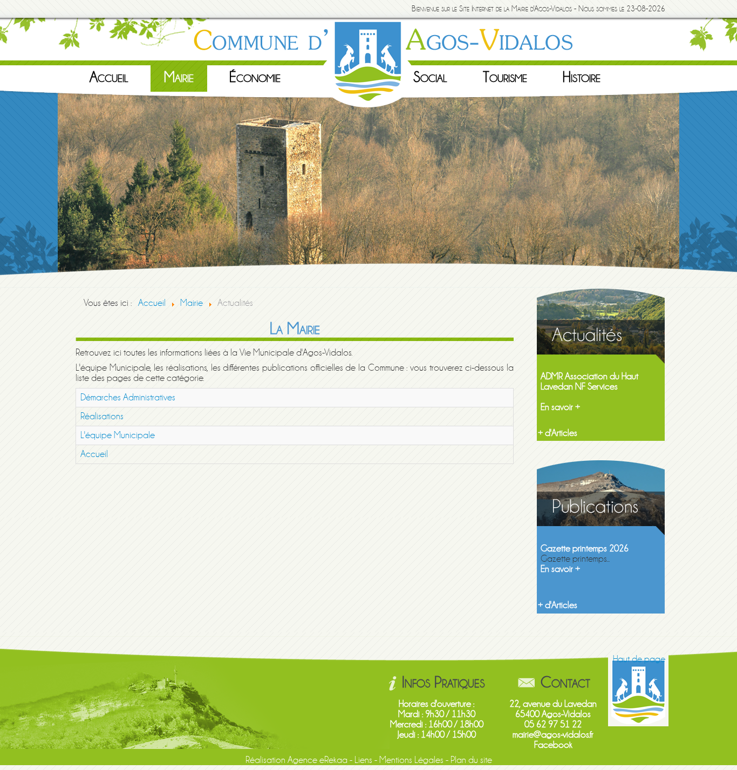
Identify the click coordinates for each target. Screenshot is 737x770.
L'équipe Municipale (117, 435)
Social (430, 77)
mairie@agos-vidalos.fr (553, 735)
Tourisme (505, 77)
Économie (255, 77)
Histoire (581, 77)
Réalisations (102, 416)
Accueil (109, 77)
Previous (46, 188)
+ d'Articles (557, 433)
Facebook (553, 745)
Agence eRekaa (317, 760)
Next (691, 188)
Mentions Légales (411, 760)
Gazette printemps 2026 (585, 548)
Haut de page (639, 659)
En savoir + (560, 407)
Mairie (179, 77)
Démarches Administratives (127, 397)
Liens (363, 760)
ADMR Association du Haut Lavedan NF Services (589, 381)
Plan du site (471, 760)
